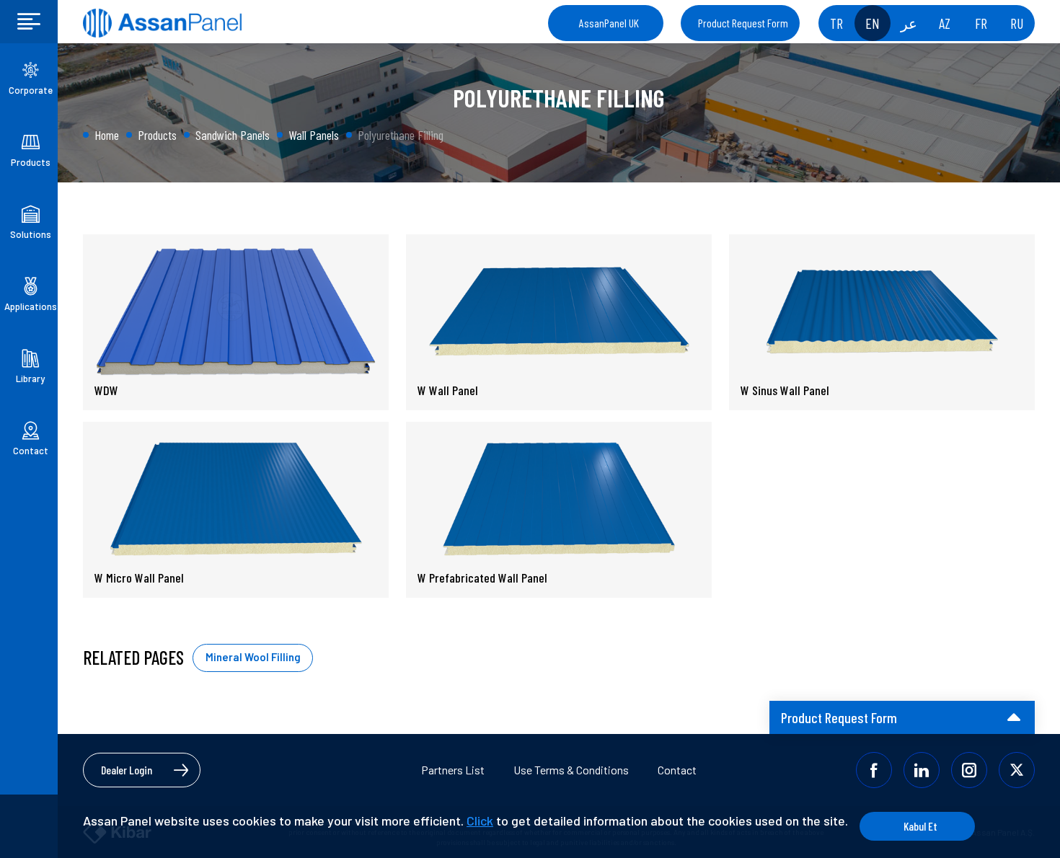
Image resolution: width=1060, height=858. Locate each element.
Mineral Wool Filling (253, 656)
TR (836, 23)
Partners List (453, 770)
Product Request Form (743, 23)
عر (909, 23)
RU (1016, 23)
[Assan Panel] (162, 23)
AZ (944, 23)
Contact (677, 770)
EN (872, 23)
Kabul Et (920, 826)
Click (480, 820)
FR (981, 23)
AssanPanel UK (609, 23)
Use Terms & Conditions (571, 770)
